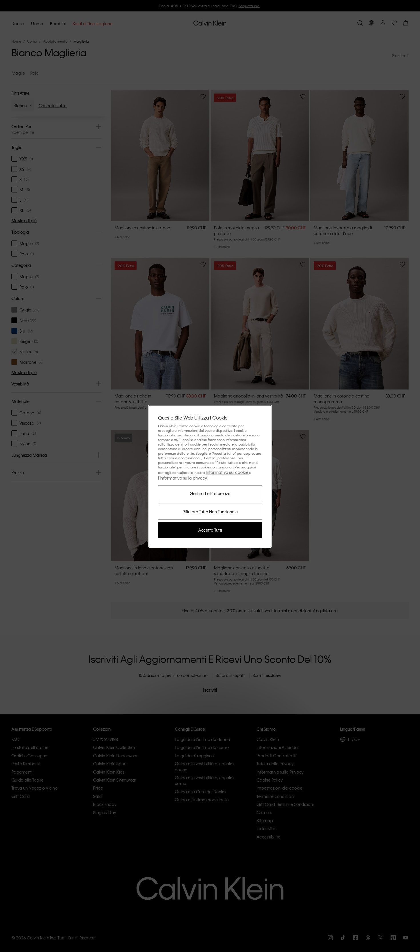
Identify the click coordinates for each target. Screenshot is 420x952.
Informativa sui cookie (227, 472)
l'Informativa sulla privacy (182, 477)
